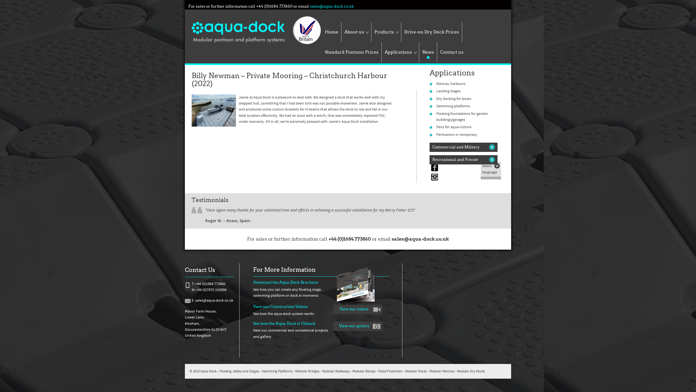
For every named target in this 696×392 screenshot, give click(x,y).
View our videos (354, 309)
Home (331, 32)
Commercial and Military (456, 147)
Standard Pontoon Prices (351, 52)
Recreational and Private (455, 159)
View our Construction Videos (280, 306)
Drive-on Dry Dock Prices (431, 32)
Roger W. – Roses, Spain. (228, 220)
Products (384, 32)
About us (354, 32)
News (428, 52)
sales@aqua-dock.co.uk (332, 6)
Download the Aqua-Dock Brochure (285, 282)
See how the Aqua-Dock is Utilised (284, 323)
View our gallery (354, 326)
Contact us (452, 52)
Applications (398, 52)
